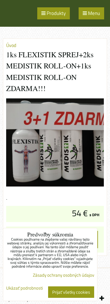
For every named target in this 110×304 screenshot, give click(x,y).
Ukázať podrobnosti (24, 288)
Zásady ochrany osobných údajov (63, 275)
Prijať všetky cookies (71, 292)
